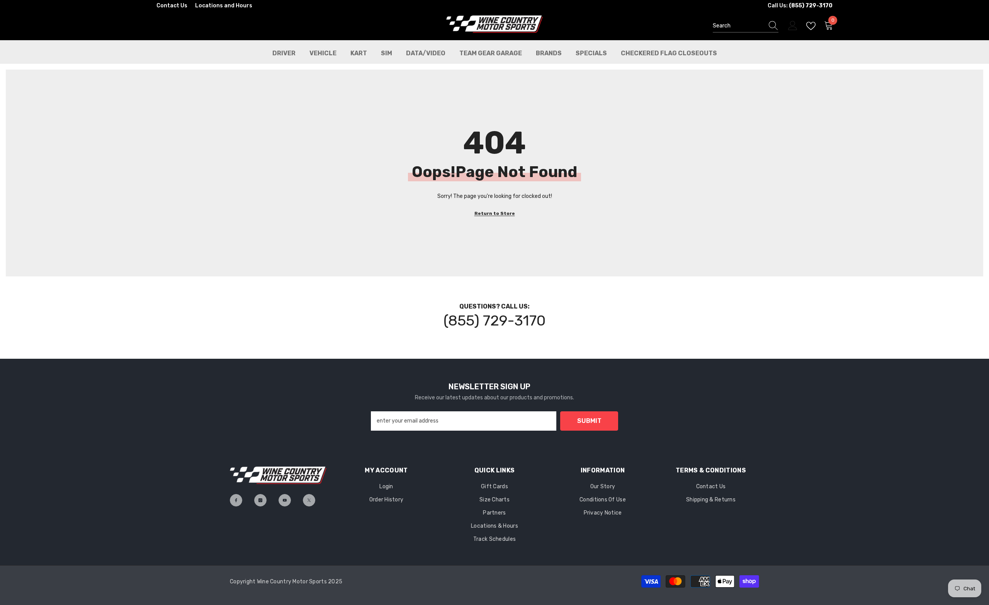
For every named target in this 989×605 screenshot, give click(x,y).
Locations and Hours (223, 5)
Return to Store (494, 213)
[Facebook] (236, 500)
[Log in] (792, 26)
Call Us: (800, 5)
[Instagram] (260, 500)
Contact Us (171, 5)
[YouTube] (285, 500)
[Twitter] (309, 500)
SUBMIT (589, 420)
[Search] (745, 26)
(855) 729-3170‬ (494, 320)
